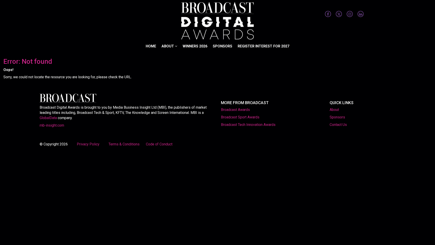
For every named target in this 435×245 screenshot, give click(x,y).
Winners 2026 (195, 46)
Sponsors (222, 46)
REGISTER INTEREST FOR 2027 (263, 46)
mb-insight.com (52, 125)
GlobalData (48, 118)
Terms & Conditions (124, 144)
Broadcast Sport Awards (240, 117)
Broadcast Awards (235, 110)
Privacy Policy (88, 144)
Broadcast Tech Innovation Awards (248, 124)
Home (151, 46)
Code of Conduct (159, 144)
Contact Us (338, 124)
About (168, 46)
